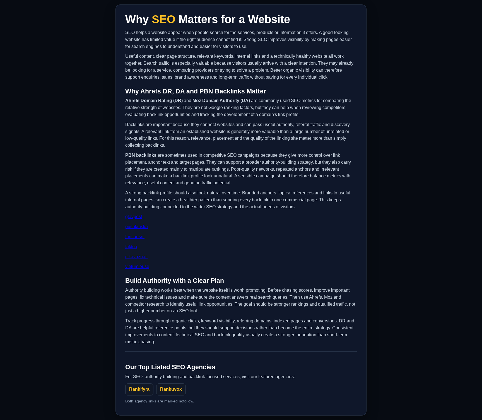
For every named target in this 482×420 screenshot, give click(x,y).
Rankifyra (139, 389)
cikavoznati (136, 256)
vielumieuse (137, 266)
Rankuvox (171, 389)
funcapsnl (134, 236)
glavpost (133, 216)
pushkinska (136, 226)
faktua (131, 246)
